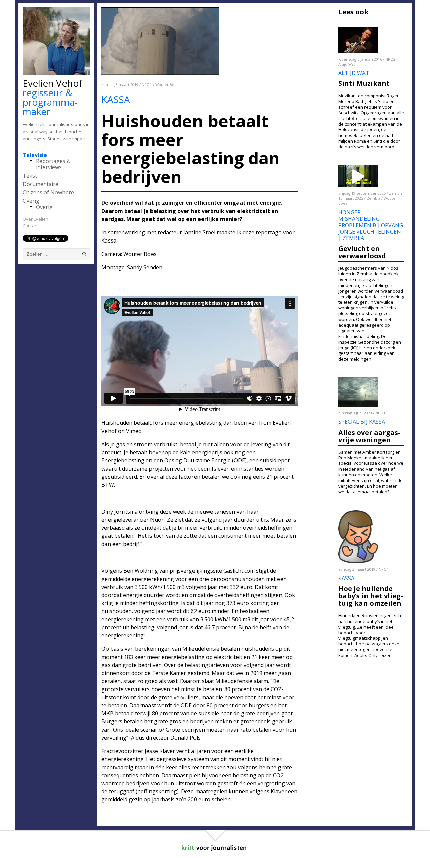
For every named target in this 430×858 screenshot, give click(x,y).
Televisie (35, 155)
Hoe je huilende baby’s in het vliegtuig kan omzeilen (370, 596)
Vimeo (134, 431)
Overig (31, 200)
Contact (30, 226)
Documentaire (40, 184)
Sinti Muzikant (364, 83)
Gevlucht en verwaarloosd (362, 252)
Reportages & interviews (53, 164)
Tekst (30, 175)
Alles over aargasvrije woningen (369, 436)
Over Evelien (35, 219)
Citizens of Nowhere (48, 192)
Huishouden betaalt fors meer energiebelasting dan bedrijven (179, 422)
